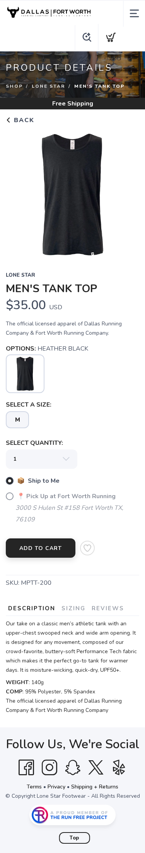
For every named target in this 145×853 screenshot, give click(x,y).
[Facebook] (26, 767)
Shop (14, 86)
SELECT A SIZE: (28, 404)
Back (23, 120)
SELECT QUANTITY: (34, 443)
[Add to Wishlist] (87, 548)
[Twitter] (95, 767)
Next (127, 193)
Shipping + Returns (94, 786)
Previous (18, 193)
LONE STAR (48, 86)
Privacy (56, 786)
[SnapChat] (72, 767)
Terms (34, 786)
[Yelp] (119, 767)
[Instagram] (49, 767)
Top (74, 837)
